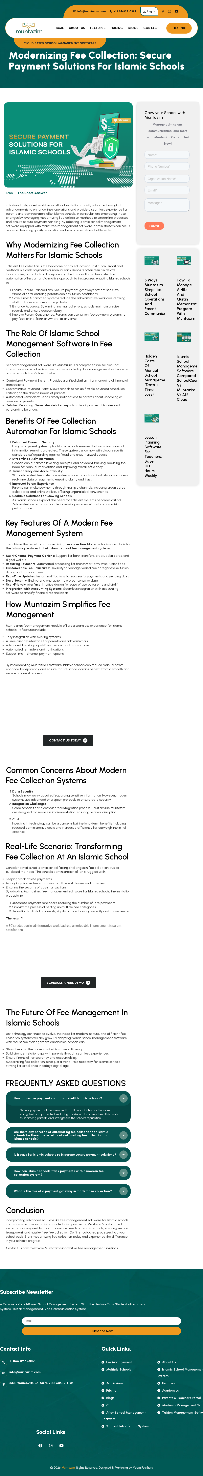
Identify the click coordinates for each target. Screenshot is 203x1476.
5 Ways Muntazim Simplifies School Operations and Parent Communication (159, 297)
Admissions (114, 1383)
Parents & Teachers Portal (181, 1398)
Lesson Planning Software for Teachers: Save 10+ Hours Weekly (153, 456)
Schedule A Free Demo (65, 983)
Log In (150, 11)
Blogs (133, 28)
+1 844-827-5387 (124, 11)
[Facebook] (40, 1446)
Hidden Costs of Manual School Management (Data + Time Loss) (157, 375)
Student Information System (127, 1426)
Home (59, 28)
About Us (77, 28)
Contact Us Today (65, 740)
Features (97, 28)
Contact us (14, 1248)
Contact (151, 28)
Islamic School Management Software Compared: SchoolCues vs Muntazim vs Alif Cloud (189, 378)
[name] (163, 11)
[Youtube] (61, 1446)
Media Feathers (143, 1467)
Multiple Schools (118, 1369)
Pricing (116, 28)
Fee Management (119, 1362)
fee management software (71, 226)
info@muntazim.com (91, 11)
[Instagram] (51, 1446)
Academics (170, 1390)
